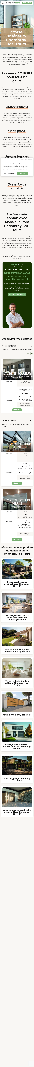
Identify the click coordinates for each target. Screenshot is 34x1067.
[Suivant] (32, 353)
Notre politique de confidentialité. (18, 169)
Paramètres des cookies (9, 173)
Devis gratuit (27, 3)
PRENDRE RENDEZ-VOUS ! (17, 294)
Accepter (22, 173)
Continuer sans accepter (27, 159)
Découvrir (17, 410)
